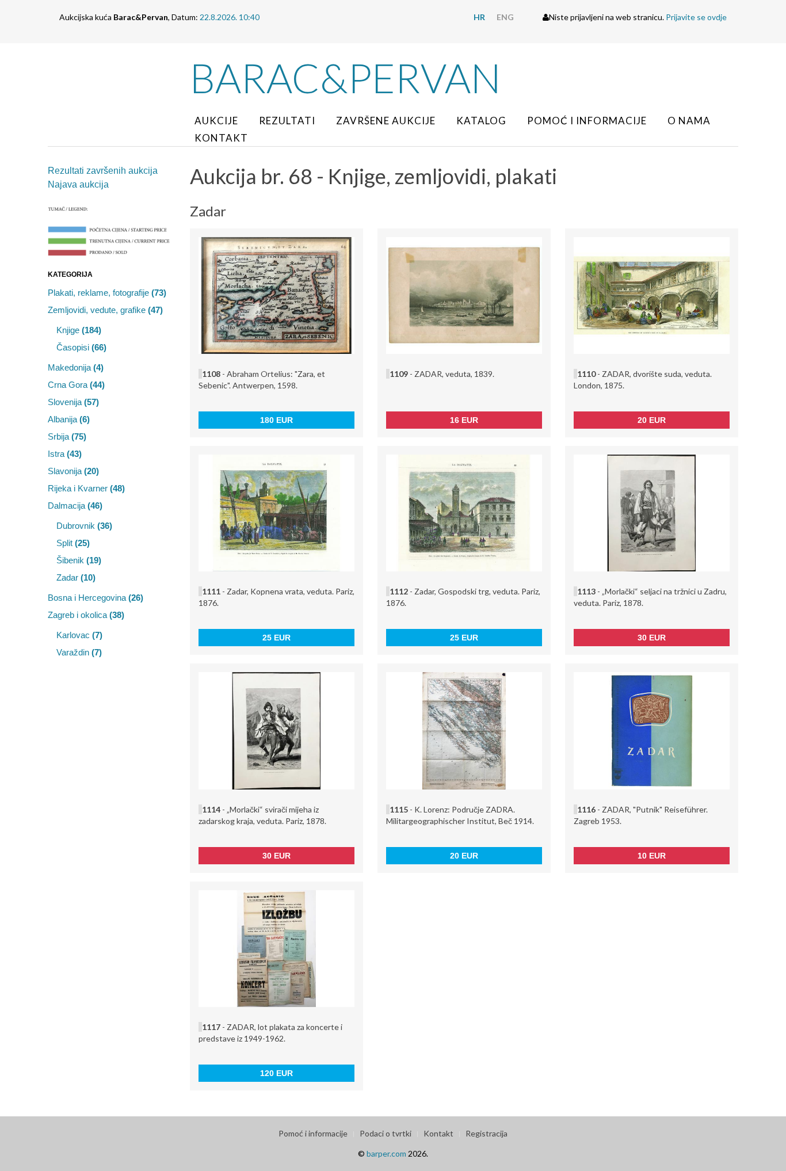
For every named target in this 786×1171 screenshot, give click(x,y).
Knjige (78, 330)
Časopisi (81, 347)
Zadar (76, 577)
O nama (689, 121)
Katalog (481, 121)
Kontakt (221, 138)
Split (73, 543)
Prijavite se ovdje (696, 17)
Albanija (69, 419)
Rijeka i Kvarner (86, 488)
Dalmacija (75, 505)
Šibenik (78, 560)
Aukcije (216, 121)
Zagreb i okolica (86, 615)
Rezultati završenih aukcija (103, 171)
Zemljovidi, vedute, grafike (105, 310)
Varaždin (79, 652)
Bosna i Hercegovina (95, 597)
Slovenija (73, 402)
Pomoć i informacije (587, 121)
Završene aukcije (386, 121)
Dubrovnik (84, 526)
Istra (65, 454)
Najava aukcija (78, 184)
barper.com (386, 1153)
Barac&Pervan (345, 78)
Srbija (67, 436)
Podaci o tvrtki (385, 1133)
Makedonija (76, 367)
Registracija (487, 1133)
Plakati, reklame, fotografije (107, 292)
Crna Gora (76, 385)
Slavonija (73, 471)
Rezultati (287, 121)
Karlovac (79, 635)
